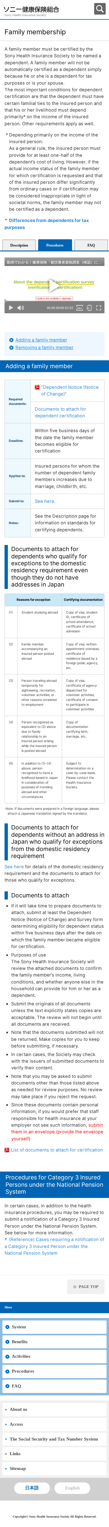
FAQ (16, 1386)
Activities (21, 1356)
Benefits (20, 1341)
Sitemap (18, 1468)
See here (14, 866)
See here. (45, 501)
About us (18, 1409)
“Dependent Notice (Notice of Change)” (70, 391)
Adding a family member (41, 340)
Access (16, 1424)
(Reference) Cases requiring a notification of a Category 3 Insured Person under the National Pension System (54, 1246)
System (19, 1326)
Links (15, 1453)
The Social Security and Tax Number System (54, 1439)
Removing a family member (44, 347)
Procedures (23, 1371)
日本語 (32, 1487)
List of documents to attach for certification (57, 1150)
